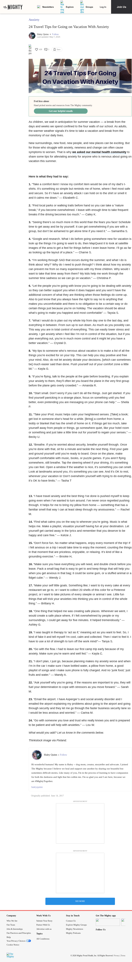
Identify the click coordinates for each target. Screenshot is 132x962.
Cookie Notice (13, 945)
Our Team (11, 925)
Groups (89, 6)
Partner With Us (43, 925)
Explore (70, 6)
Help (9, 937)
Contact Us (71, 921)
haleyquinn (37, 787)
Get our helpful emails (61, 111)
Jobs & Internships (15, 929)
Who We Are (12, 921)
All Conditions (42, 939)
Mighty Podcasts (73, 933)
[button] (55, 34)
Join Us (121, 7)
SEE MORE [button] (80, 901)
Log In (103, 6)
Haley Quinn (43, 34)
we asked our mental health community (99, 152)
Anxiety (34, 19)
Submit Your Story (44, 921)
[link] (13, 7)
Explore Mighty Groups (76, 925)
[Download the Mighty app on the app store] (108, 922)
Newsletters (48, 6)
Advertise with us (44, 929)
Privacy (116, 955)
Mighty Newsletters (74, 929)
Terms (123, 955)
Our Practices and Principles (19, 933)
